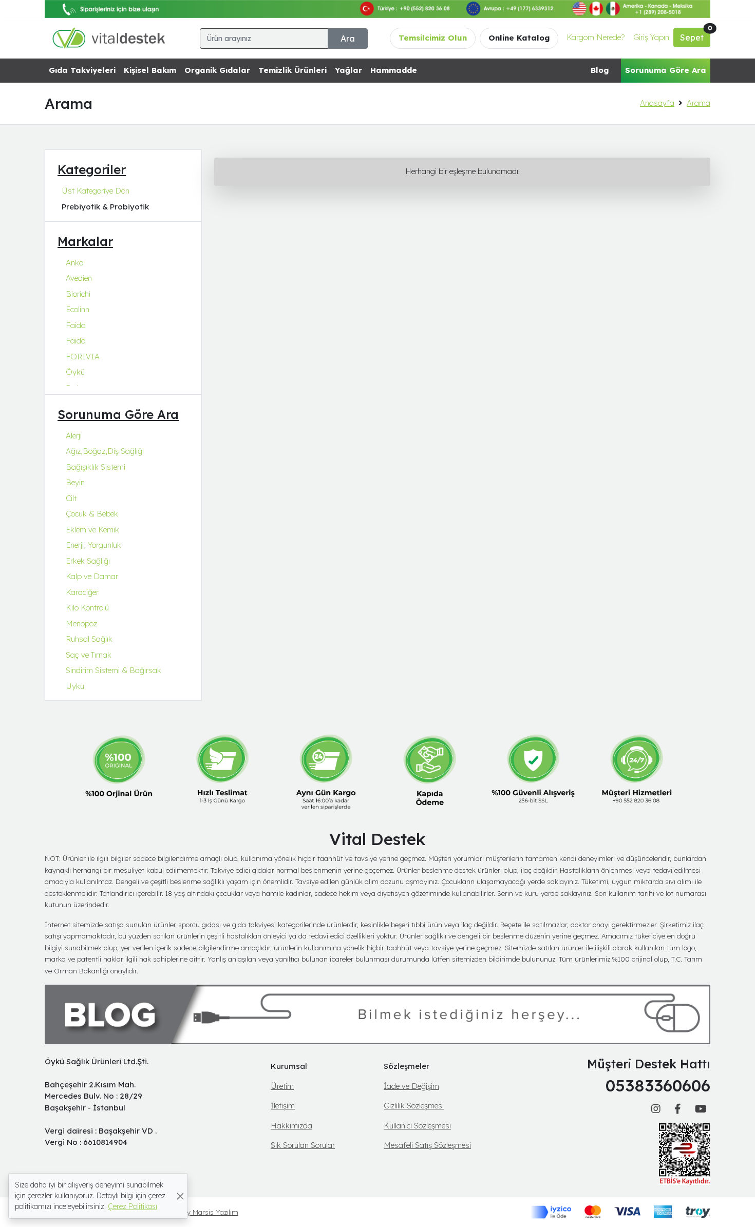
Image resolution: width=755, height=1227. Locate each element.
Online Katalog (519, 38)
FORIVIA (83, 356)
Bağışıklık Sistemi (95, 467)
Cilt (71, 498)
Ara (348, 38)
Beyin (75, 482)
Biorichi (78, 294)
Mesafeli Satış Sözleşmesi (427, 1145)
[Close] (180, 1196)
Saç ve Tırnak (88, 655)
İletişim (283, 1105)
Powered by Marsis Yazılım (196, 1212)
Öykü (75, 372)
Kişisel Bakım (150, 70)
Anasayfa (657, 103)
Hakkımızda (291, 1125)
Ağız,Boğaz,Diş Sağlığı (105, 451)
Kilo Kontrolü (87, 607)
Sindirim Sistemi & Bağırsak (113, 670)
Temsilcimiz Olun (433, 38)
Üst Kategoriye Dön (95, 191)
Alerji (74, 435)
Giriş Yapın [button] (651, 37)
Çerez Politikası (132, 1206)
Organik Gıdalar (217, 70)
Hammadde (393, 70)
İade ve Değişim (411, 1086)
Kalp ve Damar (92, 576)
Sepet (695, 35)
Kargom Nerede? (596, 37)
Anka (75, 262)
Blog (600, 70)
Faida (76, 325)
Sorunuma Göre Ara (665, 70)
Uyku (75, 686)
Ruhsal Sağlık (89, 639)
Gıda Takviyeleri (82, 70)
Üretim (282, 1086)
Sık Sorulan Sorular (303, 1145)
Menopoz (81, 623)
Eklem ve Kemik (92, 529)
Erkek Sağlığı (88, 561)
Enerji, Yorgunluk (93, 545)
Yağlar (348, 70)
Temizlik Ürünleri (292, 70)
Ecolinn (77, 309)
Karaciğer (82, 592)
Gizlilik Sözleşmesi (414, 1105)
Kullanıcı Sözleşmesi (417, 1125)
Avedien (79, 278)
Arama (698, 103)
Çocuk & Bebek (92, 514)
